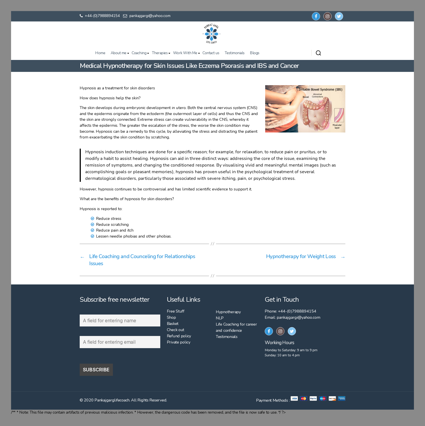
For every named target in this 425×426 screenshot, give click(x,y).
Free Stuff (175, 311)
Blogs (254, 53)
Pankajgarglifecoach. (112, 400)
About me (118, 53)
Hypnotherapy (228, 312)
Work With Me (185, 53)
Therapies (160, 53)
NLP (220, 318)
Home (100, 53)
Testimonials (235, 53)
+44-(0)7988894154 (102, 15)
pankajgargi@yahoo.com (149, 15)
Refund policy (179, 336)
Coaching (139, 53)
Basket (172, 323)
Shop (171, 317)
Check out (175, 329)
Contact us (211, 53)
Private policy (178, 342)
